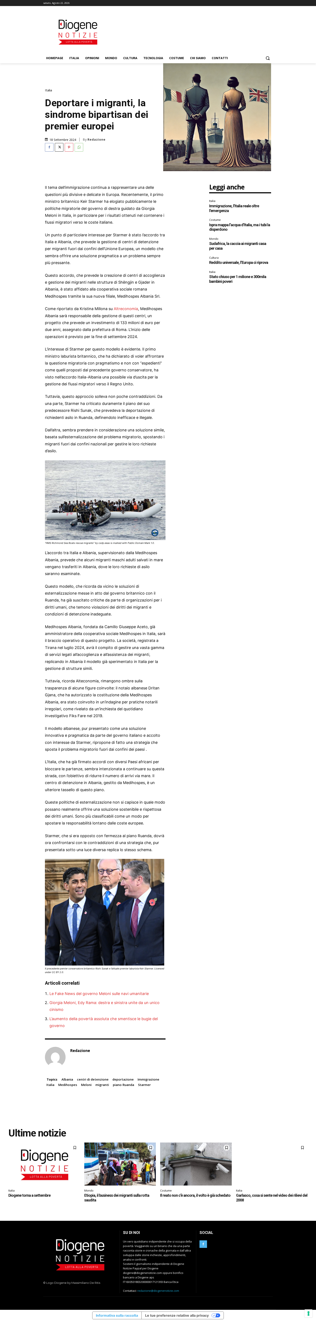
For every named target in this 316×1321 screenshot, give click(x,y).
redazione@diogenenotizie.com (158, 1291)
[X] (59, 147)
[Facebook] (49, 147)
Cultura (214, 258)
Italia (48, 90)
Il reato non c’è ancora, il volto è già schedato (195, 1195)
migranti (102, 1085)
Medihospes (67, 1085)
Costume (215, 220)
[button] (267, 58)
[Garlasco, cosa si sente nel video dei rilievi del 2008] (272, 1164)
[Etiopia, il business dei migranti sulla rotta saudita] (120, 1164)
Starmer (144, 1085)
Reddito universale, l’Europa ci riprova (238, 262)
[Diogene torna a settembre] (44, 1164)
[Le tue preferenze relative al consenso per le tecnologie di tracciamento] (308, 1313)
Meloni (86, 1085)
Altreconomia (126, 308)
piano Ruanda (123, 1085)
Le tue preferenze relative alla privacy (177, 1315)
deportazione (123, 1079)
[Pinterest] (69, 147)
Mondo (213, 239)
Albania (67, 1079)
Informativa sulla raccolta (117, 1315)
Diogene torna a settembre (29, 1195)
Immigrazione (148, 1079)
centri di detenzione (93, 1079)
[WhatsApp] (79, 147)
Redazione (96, 139)
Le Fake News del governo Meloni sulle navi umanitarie (99, 993)
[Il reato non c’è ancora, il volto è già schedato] (196, 1164)
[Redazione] (55, 1057)
